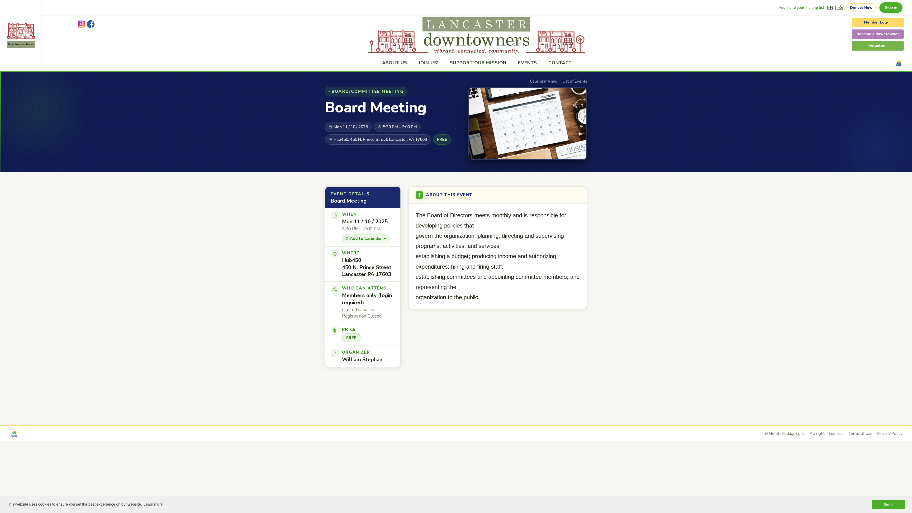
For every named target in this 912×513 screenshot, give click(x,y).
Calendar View (543, 81)
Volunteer (878, 45)
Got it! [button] (889, 504)
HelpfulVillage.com (786, 433)
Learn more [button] (153, 504)
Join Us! (428, 63)
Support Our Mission (478, 63)
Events (527, 63)
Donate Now (861, 7)
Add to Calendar (366, 238)
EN (830, 8)
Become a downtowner (877, 34)
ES (840, 8)
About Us (394, 63)
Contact (560, 63)
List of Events (574, 81)
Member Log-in (878, 22)
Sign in (891, 7)
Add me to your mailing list (801, 7)
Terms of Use (860, 433)
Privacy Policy (889, 433)
